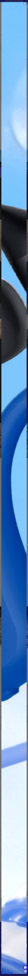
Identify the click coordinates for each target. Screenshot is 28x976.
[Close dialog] (25, 4)
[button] (25, 967)
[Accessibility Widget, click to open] (25, 971)
